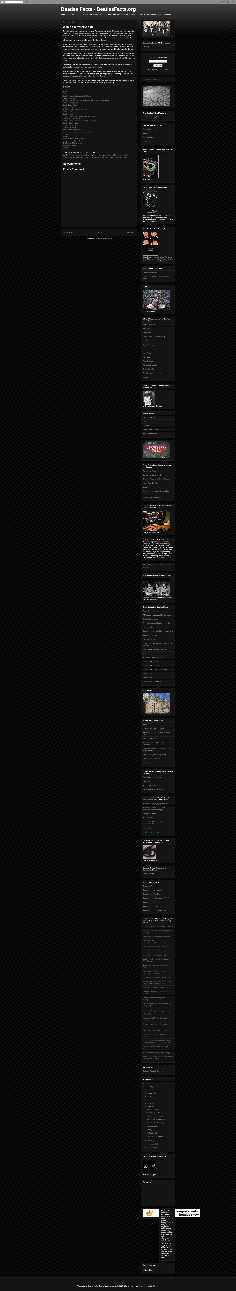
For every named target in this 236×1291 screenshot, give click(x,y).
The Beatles (147, 763)
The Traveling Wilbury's (152, 682)
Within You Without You (118, 157)
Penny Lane (151, 1130)
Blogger (156, 1286)
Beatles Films (68, 107)
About (65, 94)
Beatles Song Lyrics (150, 619)
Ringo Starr (147, 141)
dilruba (77, 155)
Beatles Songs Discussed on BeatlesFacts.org (79, 121)
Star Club (146, 653)
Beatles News (68, 114)
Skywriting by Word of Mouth (154, 789)
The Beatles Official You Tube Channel (158, 670)
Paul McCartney (149, 137)
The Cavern (147, 674)
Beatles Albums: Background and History (77, 96)
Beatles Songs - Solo (70, 123)
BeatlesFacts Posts (70, 105)
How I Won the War (150, 483)
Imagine (146, 487)
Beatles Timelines (69, 125)
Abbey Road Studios (151, 611)
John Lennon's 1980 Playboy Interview (158, 631)
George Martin (98, 155)
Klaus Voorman (119, 155)
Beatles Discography (70, 103)
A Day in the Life (153, 1113)
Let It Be (146, 425)
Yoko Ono (146, 377)
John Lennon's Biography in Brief (156, 898)
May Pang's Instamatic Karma (154, 649)
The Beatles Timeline (151, 832)
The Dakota (147, 678)
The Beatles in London (151, 665)
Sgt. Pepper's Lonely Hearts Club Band (83, 157)
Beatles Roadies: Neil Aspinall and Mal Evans (79, 116)
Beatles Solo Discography (72, 118)
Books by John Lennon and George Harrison (78, 132)
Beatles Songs (148, 874)
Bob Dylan (147, 333)
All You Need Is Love (155, 1116)
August (151, 1093)
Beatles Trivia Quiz (70, 127)
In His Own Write (149, 785)
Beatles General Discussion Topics (75, 110)
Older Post (130, 232)
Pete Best (146, 357)
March (150, 1141)
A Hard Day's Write (150, 738)
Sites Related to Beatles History (74, 139)
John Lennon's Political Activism (155, 910)
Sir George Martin (150, 365)
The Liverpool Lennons (152, 373)
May (149, 1103)
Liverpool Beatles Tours (152, 639)
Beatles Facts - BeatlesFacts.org (98, 9)
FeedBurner (163, 70)
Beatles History (68, 112)
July (149, 1096)
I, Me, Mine (147, 781)
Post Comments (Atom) (104, 239)
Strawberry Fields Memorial (153, 657)
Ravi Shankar (148, 361)
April (150, 1106)
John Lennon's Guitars (151, 902)
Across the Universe (150, 471)
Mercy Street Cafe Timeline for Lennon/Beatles (155, 823)
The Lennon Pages (69, 145)
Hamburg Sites (148, 627)
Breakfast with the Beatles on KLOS (156, 623)
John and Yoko (148, 886)
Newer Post (68, 232)
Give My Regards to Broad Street (156, 479)
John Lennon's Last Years (153, 906)
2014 (148, 1083)
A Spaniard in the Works (152, 777)
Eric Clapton (147, 341)
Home (65, 92)
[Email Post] (93, 152)
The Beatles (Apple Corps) (153, 117)
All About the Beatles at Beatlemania (157, 615)
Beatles (71, 155)
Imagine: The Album (155, 1136)
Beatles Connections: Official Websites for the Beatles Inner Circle (86, 101)
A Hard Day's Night (150, 417)
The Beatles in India (150, 662)
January (151, 1147)
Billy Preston (147, 329)
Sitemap (66, 136)
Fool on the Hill (153, 1109)
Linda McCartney (149, 349)
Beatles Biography (69, 98)
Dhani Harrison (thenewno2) (154, 337)
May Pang (147, 353)
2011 (148, 1087)
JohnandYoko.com (150, 635)
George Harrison (86, 155)
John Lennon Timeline (151, 894)
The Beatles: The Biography (154, 728)
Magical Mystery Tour (151, 429)
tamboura (105, 157)
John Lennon (108, 155)
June (150, 1100)
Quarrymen (67, 134)
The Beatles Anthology (151, 759)
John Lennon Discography (153, 890)
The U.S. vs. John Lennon (153, 497)
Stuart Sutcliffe (148, 369)
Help (144, 421)
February (151, 1144)
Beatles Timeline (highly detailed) (156, 804)
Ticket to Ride (152, 1133)
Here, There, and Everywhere (154, 755)
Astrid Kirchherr (149, 325)
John (145, 724)
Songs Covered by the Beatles (74, 141)
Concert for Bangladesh (152, 475)
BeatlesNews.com (150, 272)
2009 (148, 1090)
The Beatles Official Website (73, 143)
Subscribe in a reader (151, 79)
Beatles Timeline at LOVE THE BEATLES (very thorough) (155, 809)
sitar (99, 157)
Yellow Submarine (150, 434)
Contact (65, 148)
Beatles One (152, 1126)
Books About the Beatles (72, 130)
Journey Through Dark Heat (154, 1071)
